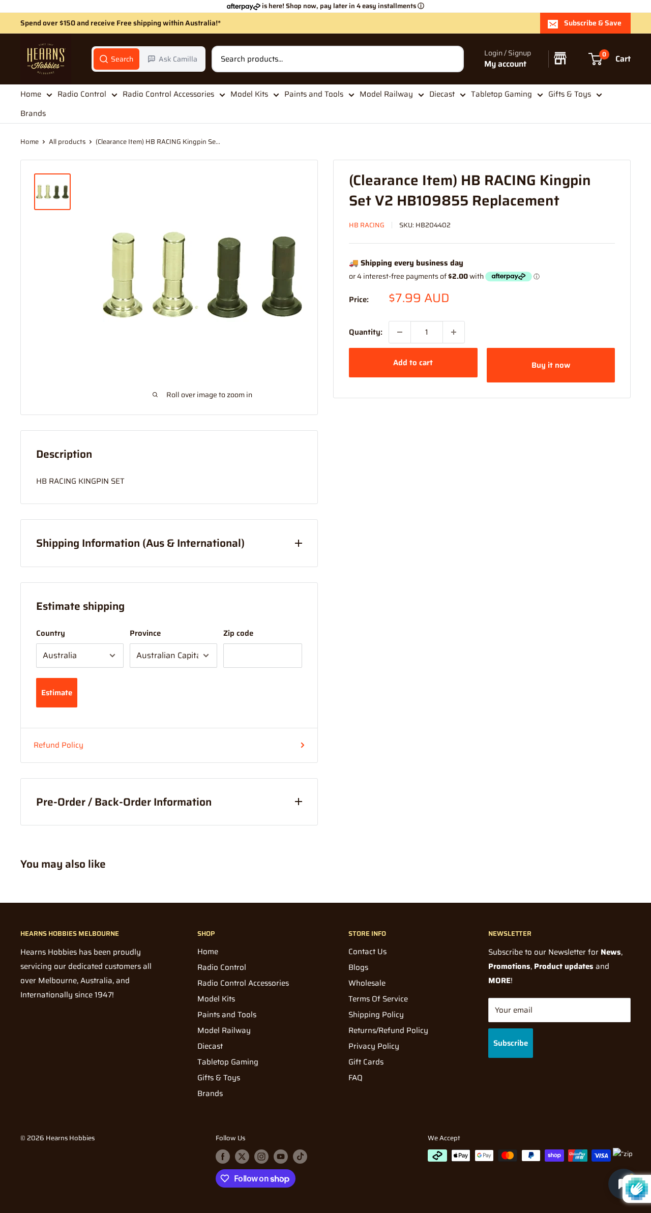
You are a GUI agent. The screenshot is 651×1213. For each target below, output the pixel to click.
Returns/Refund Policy (388, 1030)
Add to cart (413, 363)
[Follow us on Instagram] (261, 1156)
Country (50, 633)
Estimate (56, 693)
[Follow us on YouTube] (281, 1156)
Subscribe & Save (593, 22)
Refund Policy (58, 745)
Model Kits (249, 94)
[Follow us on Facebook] (223, 1156)
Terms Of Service (378, 999)
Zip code (238, 633)
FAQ (355, 1078)
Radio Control (81, 94)
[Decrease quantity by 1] (399, 332)
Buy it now (550, 365)
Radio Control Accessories (168, 94)
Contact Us (367, 951)
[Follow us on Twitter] (242, 1156)
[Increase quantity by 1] (453, 332)
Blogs (358, 967)
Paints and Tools (313, 94)
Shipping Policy (376, 1015)
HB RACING (366, 225)
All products (67, 141)
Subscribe (510, 1043)
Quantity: (365, 332)
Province (145, 633)
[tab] (116, 59)
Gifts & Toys (569, 94)
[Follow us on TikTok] (300, 1156)
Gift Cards (365, 1062)
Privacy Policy (373, 1046)
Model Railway (386, 94)
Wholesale (367, 983)
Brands (33, 114)
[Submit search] (450, 59)
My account (505, 64)
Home (30, 94)
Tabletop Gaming (501, 94)
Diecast (442, 94)
